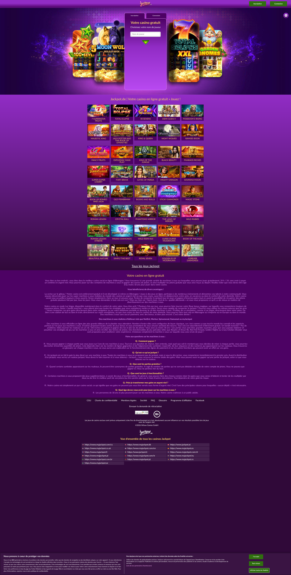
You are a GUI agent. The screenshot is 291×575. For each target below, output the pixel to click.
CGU (89, 401)
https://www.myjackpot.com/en (141, 448)
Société (143, 401)
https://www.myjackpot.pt (139, 459)
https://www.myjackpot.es (182, 448)
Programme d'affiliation (181, 401)
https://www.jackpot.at (180, 445)
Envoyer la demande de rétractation (145, 406)
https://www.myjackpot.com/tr (141, 456)
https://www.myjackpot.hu (182, 456)
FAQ (153, 401)
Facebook (200, 401)
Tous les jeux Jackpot (145, 266)
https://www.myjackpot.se (96, 463)
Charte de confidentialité (106, 401)
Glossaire (163, 401)
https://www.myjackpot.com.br (98, 459)
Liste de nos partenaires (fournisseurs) (139, 566)
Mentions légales (128, 401)
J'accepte (256, 557)
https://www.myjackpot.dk (139, 445)
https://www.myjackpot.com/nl (184, 452)
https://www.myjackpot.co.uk (98, 448)
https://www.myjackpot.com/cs (99, 445)
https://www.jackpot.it (137, 452)
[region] (145, 564)
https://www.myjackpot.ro (181, 459)
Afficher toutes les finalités (259, 570)
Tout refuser (256, 563)
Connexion (278, 4)
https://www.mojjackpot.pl (96, 456)
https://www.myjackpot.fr (96, 452)
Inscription (257, 4)
